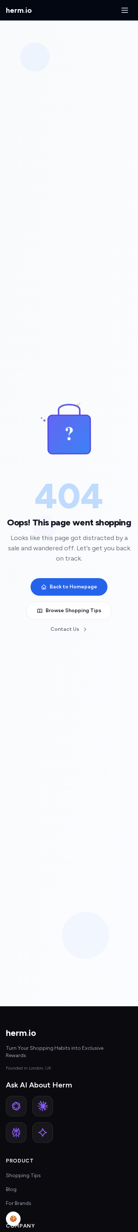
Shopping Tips (23, 1175)
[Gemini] (42, 1132)
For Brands (18, 1203)
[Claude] (42, 1106)
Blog (11, 1189)
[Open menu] (124, 10)
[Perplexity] (16, 1132)
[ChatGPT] (16, 1106)
